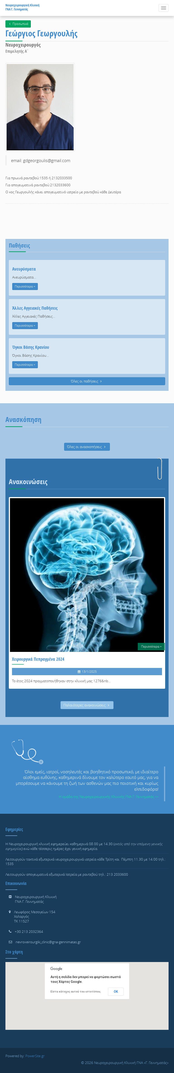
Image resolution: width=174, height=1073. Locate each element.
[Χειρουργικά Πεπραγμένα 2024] (87, 593)
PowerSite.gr (35, 1056)
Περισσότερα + (25, 286)
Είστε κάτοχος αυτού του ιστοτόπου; (76, 991)
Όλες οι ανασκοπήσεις (85, 446)
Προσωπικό (20, 24)
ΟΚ (116, 991)
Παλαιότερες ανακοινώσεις (84, 705)
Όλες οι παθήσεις (85, 381)
